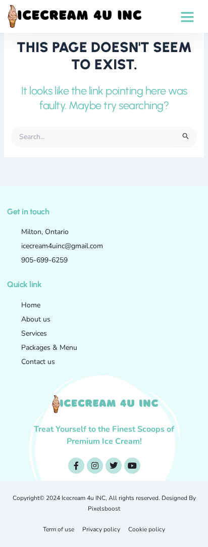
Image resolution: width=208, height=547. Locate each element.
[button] (187, 16)
